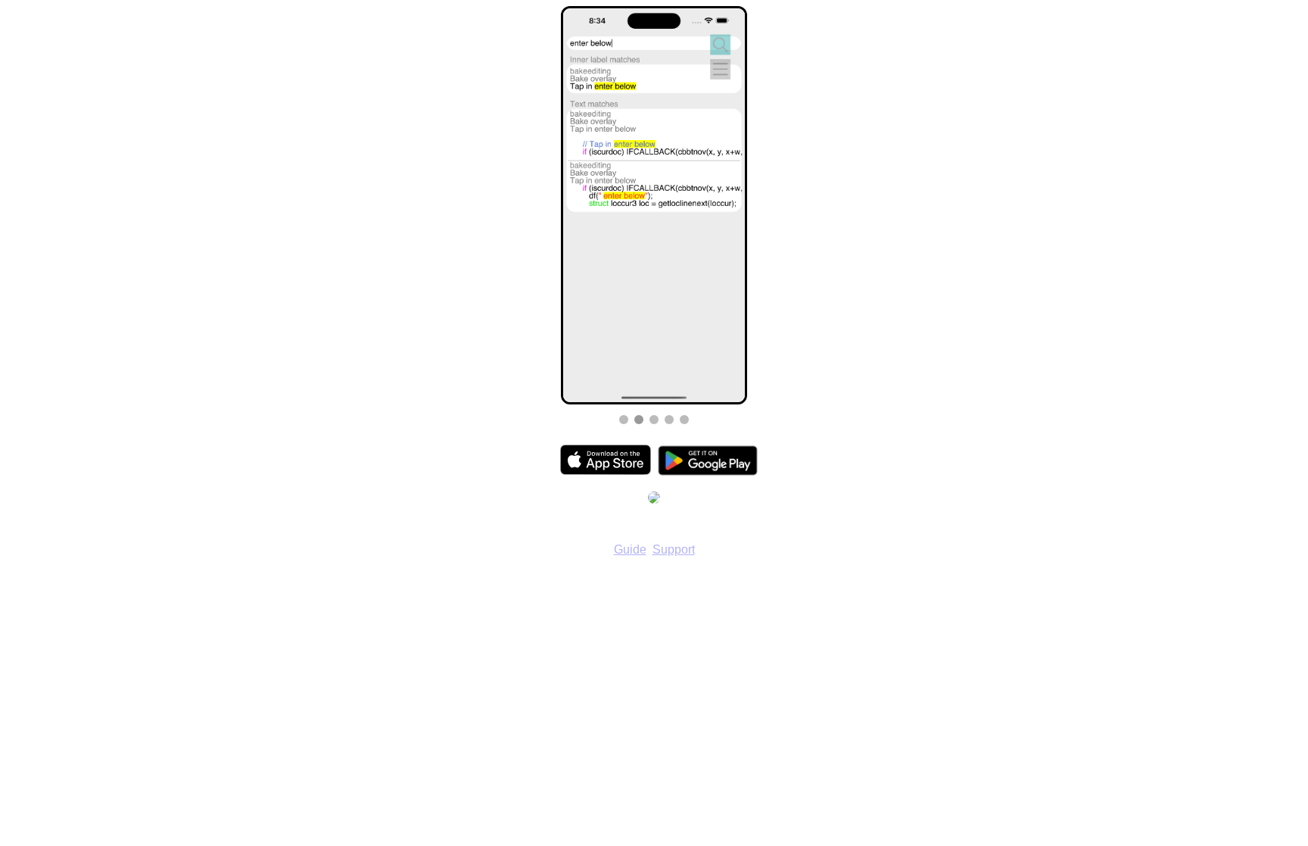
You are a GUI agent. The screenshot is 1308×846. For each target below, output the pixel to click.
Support (673, 549)
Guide (630, 549)
